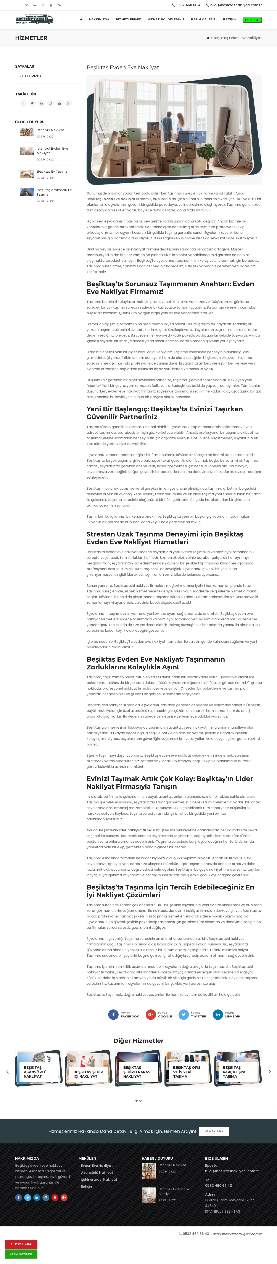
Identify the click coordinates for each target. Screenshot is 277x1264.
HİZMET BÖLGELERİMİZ (166, 19)
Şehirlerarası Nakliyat (99, 1179)
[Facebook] (113, 1014)
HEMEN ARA (214, 1131)
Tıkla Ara (22, 1244)
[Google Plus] (151, 1014)
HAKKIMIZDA (99, 19)
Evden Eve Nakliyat (97, 1165)
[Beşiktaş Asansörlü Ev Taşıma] (27, 192)
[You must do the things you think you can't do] (149, 1171)
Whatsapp (22, 1254)
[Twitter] (184, 1014)
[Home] (207, 38)
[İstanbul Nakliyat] (27, 132)
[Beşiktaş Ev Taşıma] (27, 174)
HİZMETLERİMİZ (128, 19)
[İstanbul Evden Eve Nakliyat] (27, 151)
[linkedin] (218, 1014)
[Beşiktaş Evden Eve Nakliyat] (34, 19)
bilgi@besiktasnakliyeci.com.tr (236, 5)
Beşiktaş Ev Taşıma (52, 171)
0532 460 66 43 (189, 5)
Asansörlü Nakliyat (97, 1172)
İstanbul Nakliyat (50, 130)
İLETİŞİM (229, 19)
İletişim (87, 1186)
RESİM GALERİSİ (203, 19)
